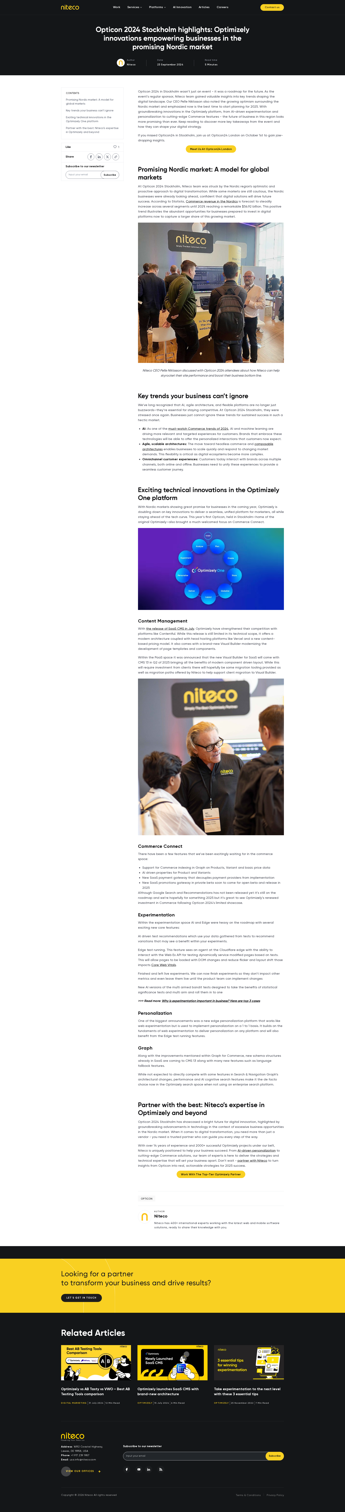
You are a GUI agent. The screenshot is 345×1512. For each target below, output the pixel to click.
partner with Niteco (252, 1160)
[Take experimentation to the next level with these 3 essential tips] (249, 1362)
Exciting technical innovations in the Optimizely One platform (88, 119)
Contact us (272, 7)
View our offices (80, 1471)
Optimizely (144, 1403)
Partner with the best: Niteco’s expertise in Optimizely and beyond (92, 130)
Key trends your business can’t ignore (90, 110)
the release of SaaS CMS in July (170, 628)
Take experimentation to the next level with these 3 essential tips (247, 1391)
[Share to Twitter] (107, 156)
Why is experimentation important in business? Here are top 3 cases (211, 1001)
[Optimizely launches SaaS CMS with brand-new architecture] (172, 1362)
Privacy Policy (275, 1495)
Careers (222, 7)
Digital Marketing (74, 1403)
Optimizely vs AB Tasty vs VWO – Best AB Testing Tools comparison (95, 1391)
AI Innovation (182, 7)
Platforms (156, 7)
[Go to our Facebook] (126, 1469)
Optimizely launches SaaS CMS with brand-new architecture (168, 1391)
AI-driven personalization (257, 1150)
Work (116, 7)
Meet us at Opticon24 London (211, 149)
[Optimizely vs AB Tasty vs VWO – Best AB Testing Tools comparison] (96, 1362)
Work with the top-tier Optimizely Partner (211, 1174)
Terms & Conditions (248, 1495)
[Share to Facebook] (91, 156)
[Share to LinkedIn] (99, 156)
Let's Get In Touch (81, 1298)
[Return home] (70, 7)
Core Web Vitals (163, 965)
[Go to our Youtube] (138, 1469)
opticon (146, 1198)
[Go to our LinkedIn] (148, 1469)
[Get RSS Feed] (160, 1469)
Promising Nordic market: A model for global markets (90, 101)
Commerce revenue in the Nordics (212, 201)
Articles (204, 7)
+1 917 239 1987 (80, 1455)
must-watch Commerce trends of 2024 (198, 428)
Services (133, 7)
